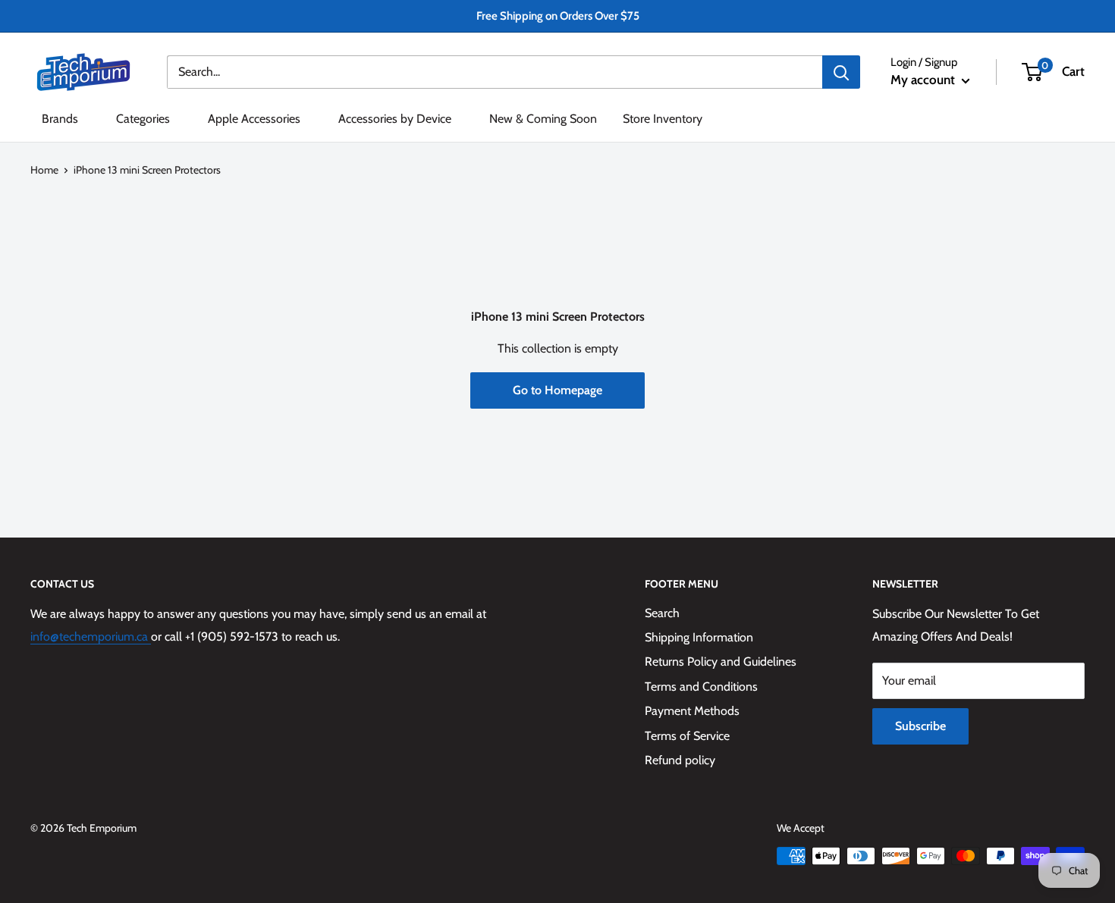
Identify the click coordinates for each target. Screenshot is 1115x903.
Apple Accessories (254, 118)
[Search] (841, 72)
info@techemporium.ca (90, 636)
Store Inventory (662, 118)
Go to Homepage (557, 390)
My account (924, 79)
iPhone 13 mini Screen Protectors (147, 170)
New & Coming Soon (543, 118)
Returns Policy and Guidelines (720, 661)
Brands (60, 118)
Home (44, 170)
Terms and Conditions (701, 686)
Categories (143, 118)
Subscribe (920, 726)
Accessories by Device (394, 118)
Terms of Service (687, 736)
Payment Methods (692, 711)
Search (662, 613)
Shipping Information (699, 637)
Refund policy (680, 760)
